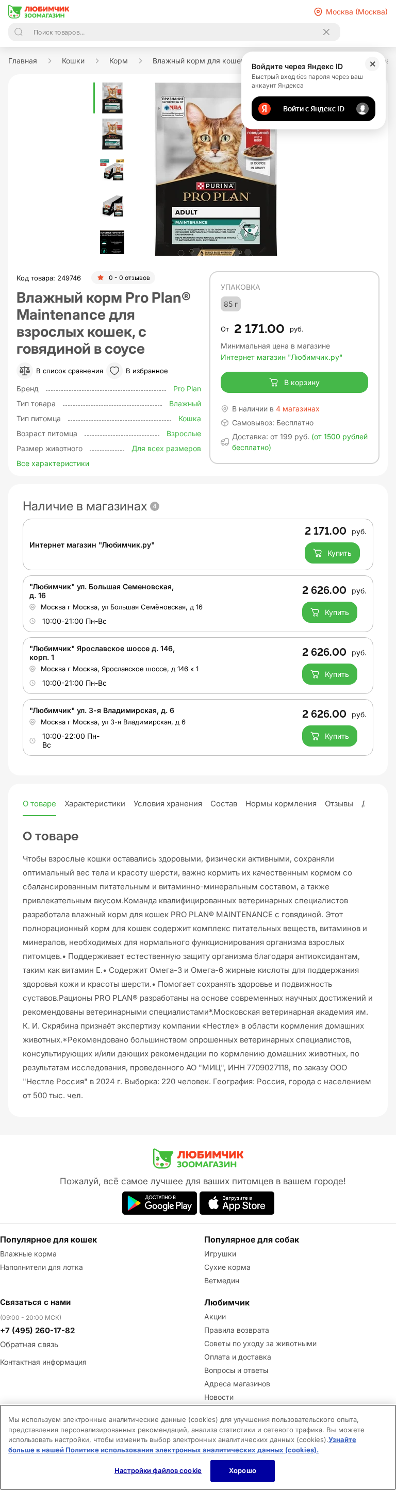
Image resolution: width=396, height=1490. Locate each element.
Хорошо (242, 1470)
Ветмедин (221, 1280)
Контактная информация (43, 1361)
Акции (215, 1316)
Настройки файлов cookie (158, 1470)
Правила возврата (236, 1330)
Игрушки (220, 1253)
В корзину (302, 382)
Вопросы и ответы (236, 1370)
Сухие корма (227, 1267)
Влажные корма (28, 1253)
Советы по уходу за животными (260, 1343)
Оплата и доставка (237, 1356)
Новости (219, 1397)
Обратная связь (29, 1344)
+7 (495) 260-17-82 (37, 1330)
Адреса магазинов (237, 1383)
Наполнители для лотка (41, 1267)
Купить (339, 553)
